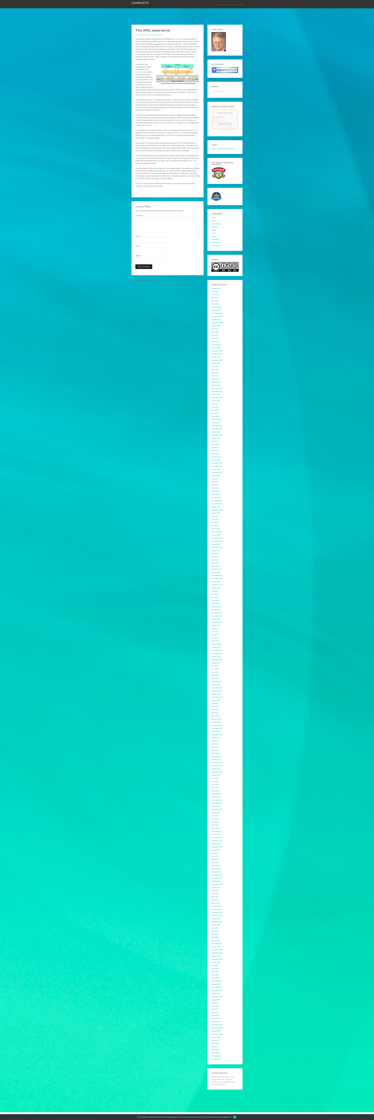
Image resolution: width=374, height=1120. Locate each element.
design (213, 217)
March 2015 (215, 716)
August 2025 (215, 326)
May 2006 (214, 1046)
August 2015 (215, 700)
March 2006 (215, 1053)
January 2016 (216, 685)
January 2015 (216, 722)
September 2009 (217, 922)
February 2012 (216, 831)
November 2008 (216, 953)
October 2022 (216, 432)
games (213, 221)
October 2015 (216, 694)
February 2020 (216, 532)
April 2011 (214, 862)
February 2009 (216, 943)
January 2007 (216, 1021)
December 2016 (216, 650)
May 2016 (214, 672)
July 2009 (214, 928)
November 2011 (216, 841)
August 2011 (215, 850)
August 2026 (215, 288)
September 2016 (217, 660)
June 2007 (215, 1006)
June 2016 (215, 669)
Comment (139, 215)
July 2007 (214, 1003)
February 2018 (216, 607)
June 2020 (215, 519)
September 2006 (217, 1034)
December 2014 (216, 725)
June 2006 (215, 1043)
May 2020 (214, 522)
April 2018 (214, 600)
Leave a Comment (156, 34)
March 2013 (215, 791)
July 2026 (214, 291)
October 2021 (216, 469)
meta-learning (216, 224)
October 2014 (216, 731)
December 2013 (216, 763)
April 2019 (214, 563)
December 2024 (216, 351)
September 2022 (217, 435)
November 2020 (216, 504)
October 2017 (216, 619)
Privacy (229, 130)
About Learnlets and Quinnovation (223, 149)
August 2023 (215, 401)
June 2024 (215, 369)
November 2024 (216, 354)
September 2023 (217, 397)
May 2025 (214, 335)
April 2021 (214, 488)
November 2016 (216, 653)
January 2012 (216, 834)
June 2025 (215, 332)
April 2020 (214, 525)
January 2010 (216, 909)
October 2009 (216, 919)
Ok (235, 1117)
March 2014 (215, 753)
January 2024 (216, 385)
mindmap (214, 227)
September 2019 (217, 547)
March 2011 (215, 865)
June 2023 (215, 407)
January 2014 (216, 759)
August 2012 (215, 812)
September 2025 (217, 323)
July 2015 (214, 703)
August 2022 (215, 438)
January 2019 (216, 572)
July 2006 (214, 1040)
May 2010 (214, 897)
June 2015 (215, 706)
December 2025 (216, 313)
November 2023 (216, 391)
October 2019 (216, 544)
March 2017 (215, 641)
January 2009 (216, 947)
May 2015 (214, 709)
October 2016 (216, 656)
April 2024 (214, 376)
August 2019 (215, 550)
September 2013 (217, 772)
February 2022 (216, 457)
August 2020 (215, 513)
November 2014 (216, 728)
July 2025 (214, 329)
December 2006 (216, 1025)
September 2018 (217, 585)
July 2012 (214, 816)
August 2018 (215, 588)
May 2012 (214, 822)
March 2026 (215, 304)
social (213, 233)
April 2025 (214, 338)
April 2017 (214, 638)
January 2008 (216, 984)
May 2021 (214, 485)
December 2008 (216, 950)
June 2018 (215, 594)
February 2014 (216, 756)
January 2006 (216, 1059)
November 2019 (216, 541)
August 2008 (215, 962)
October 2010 (216, 881)
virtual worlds (216, 245)
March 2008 (215, 978)
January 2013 (216, 797)
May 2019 (214, 560)
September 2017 (217, 622)
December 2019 (216, 538)
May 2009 (214, 934)
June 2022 (215, 444)
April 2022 (214, 451)
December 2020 (216, 500)
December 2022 (216, 426)
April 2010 (214, 900)
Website (138, 256)
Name (138, 236)
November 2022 (216, 429)
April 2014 (214, 750)
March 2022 (215, 454)
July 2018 (214, 591)
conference (179, 39)
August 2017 (215, 625)
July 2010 (214, 890)
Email (137, 246)
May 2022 (214, 447)
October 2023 (216, 394)
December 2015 (216, 688)
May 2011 (214, 859)
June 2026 (215, 295)
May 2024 (214, 373)
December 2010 (216, 875)
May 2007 (214, 1009)
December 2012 (216, 800)
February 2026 (216, 307)
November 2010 (216, 878)
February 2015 (216, 719)
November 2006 (216, 1028)
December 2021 (216, 463)
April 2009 (214, 937)
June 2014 (215, 744)
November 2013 (216, 766)
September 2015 (217, 697)
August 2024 (215, 363)
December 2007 (216, 987)
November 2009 (216, 915)
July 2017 (214, 628)
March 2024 (215, 379)
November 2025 (216, 316)
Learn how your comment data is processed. (174, 280)
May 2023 (214, 410)
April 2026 (214, 301)
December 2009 (216, 912)
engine (143, 125)
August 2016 (215, 663)
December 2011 (216, 837)
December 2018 (216, 575)
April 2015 (214, 713)
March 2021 (215, 491)
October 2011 (216, 844)
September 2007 (217, 997)
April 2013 (214, 787)
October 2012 (216, 806)
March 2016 (215, 678)
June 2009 (215, 931)
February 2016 (216, 681)
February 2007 (216, 1018)
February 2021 (216, 494)
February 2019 (216, 569)
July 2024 (214, 366)
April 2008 (214, 975)
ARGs (165, 41)
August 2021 (215, 475)
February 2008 (216, 981)
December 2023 (216, 388)
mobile (213, 230)
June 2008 (215, 968)
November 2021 (216, 466)
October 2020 (216, 507)
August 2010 (215, 887)
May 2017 (214, 635)
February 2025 (216, 344)
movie (190, 161)
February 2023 (216, 419)
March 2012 (215, 828)
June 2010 (215, 894)
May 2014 (214, 747)
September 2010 (217, 884)
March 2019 (215, 566)
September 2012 (217, 809)
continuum (139, 72)
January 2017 (216, 647)
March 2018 (215, 603)
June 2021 (215, 482)
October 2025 (216, 319)
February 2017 (216, 644)
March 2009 (215, 940)
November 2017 (216, 616)
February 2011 (216, 869)
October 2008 (216, 956)
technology (215, 239)
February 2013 (216, 794)
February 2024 (216, 382)
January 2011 (216, 872)
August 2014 (215, 738)
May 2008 (214, 972)
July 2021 (214, 479)
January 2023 (216, 422)
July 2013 (214, 778)
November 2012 (216, 803)
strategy (214, 236)
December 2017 (216, 613)
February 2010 (216, 906)
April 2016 (214, 675)
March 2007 (215, 1015)
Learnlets (140, 2)
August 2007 (215, 1000)
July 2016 (214, 666)
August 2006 (215, 1037)
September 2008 (217, 959)
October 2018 (216, 582)
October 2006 (216, 1031)
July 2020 (214, 516)
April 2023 (214, 413)
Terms (224, 130)
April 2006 (214, 1050)
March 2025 (215, 341)
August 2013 (215, 775)
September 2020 (217, 510)
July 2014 (214, 741)
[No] (372, 1117)
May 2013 (214, 784)
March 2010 (215, 903)
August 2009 (215, 925)
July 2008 (214, 965)
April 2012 (214, 825)
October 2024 (216, 357)
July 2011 (214, 853)
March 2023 (215, 416)
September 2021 (217, 472)
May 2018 (214, 597)
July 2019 (214, 553)
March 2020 (215, 529)
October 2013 (216, 769)
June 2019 (215, 557)
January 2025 (216, 348)
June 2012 (215, 819)
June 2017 (215, 631)
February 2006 (216, 1056)
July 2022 (214, 441)
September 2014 (217, 734)
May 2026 (214, 298)
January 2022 (216, 460)
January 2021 (216, 497)
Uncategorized (216, 242)
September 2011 (217, 847)
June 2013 (215, 781)
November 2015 (216, 691)
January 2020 (216, 535)
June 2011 (215, 856)
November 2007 (216, 990)
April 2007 (214, 1012)
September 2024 (217, 360)
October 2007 (216, 993)
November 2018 (216, 578)
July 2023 (214, 404)
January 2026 (216, 310)
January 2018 (216, 610)
